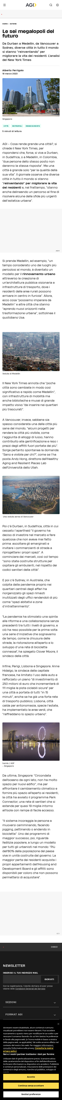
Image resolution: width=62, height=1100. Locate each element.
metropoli (17, 126)
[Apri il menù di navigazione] (4, 5)
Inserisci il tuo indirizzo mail (20, 973)
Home (5, 24)
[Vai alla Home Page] (31, 5)
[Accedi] (57, 5)
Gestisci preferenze (30, 1094)
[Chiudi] (58, 1024)
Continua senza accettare (31, 1085)
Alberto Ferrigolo (13, 70)
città (6, 126)
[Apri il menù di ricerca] (50, 5)
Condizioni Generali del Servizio (30, 989)
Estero (13, 24)
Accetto (31, 1077)
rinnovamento (33, 126)
